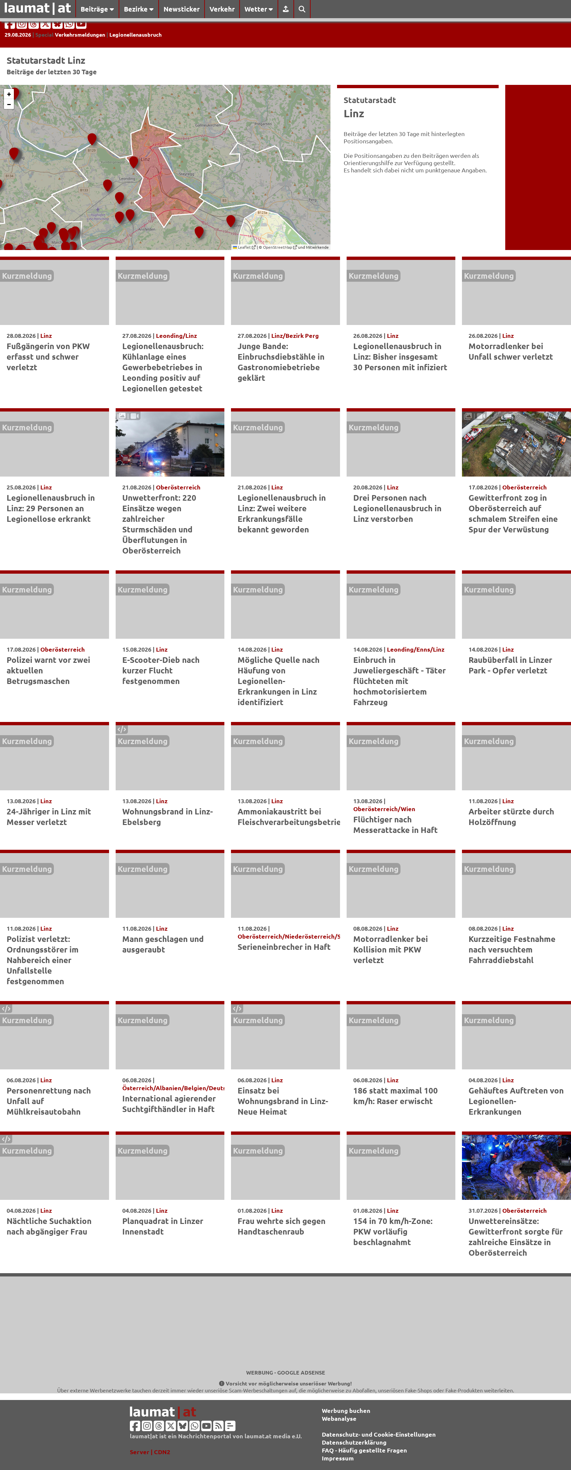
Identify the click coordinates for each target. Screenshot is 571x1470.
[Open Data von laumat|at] (230, 1428)
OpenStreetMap (278, 247)
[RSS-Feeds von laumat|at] (218, 1428)
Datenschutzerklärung (354, 1442)
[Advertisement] (285, 1322)
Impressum (338, 1458)
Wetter (257, 9)
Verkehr (222, 9)
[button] (132, 160)
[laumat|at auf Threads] (34, 25)
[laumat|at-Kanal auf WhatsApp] (70, 25)
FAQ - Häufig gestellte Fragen (364, 1450)
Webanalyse (339, 1418)
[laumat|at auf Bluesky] (58, 25)
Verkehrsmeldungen (80, 34)
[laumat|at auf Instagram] (22, 25)
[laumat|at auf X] (46, 25)
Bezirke (136, 9)
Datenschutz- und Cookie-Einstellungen (379, 1434)
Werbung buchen (346, 1410)
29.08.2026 (18, 34)
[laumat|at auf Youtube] (81, 25)
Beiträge (95, 9)
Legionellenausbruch (135, 34)
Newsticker (182, 9)
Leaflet (244, 247)
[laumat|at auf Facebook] (11, 25)
